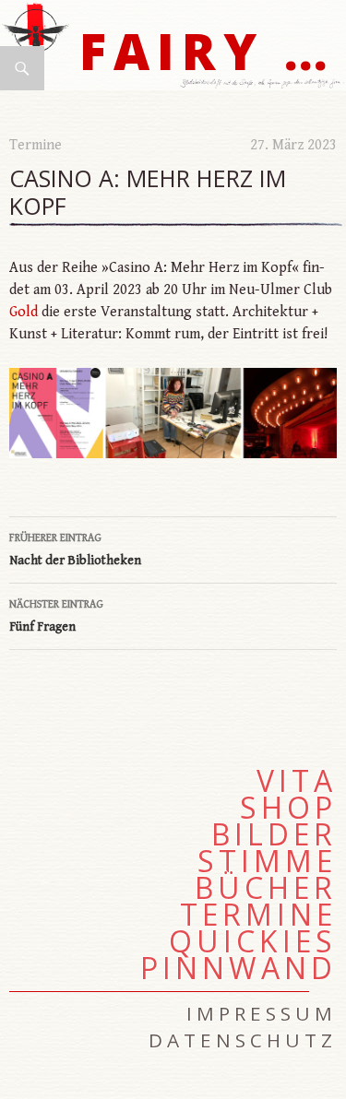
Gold (23, 312)
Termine (35, 145)
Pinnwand (238, 968)
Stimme (267, 861)
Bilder (274, 834)
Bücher (266, 888)
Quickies (253, 941)
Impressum (261, 1013)
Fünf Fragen (56, 616)
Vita (297, 781)
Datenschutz (243, 1040)
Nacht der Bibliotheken (75, 550)
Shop (288, 808)
